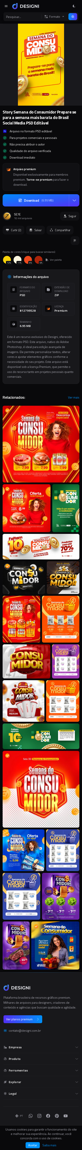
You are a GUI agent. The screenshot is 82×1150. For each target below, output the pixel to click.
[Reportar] (75, 240)
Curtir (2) (16, 230)
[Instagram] (39, 1116)
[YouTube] (66, 1116)
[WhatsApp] (31, 1116)
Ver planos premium (19, 1019)
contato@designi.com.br (25, 1030)
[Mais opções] (74, 200)
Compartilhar (62, 230)
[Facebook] (48, 1116)
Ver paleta (56, 260)
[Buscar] (72, 16)
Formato (54, 16)
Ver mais (73, 397)
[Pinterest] (57, 1116)
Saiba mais (49, 1145)
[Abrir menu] (6, 6)
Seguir (72, 216)
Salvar (38, 230)
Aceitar (32, 1145)
